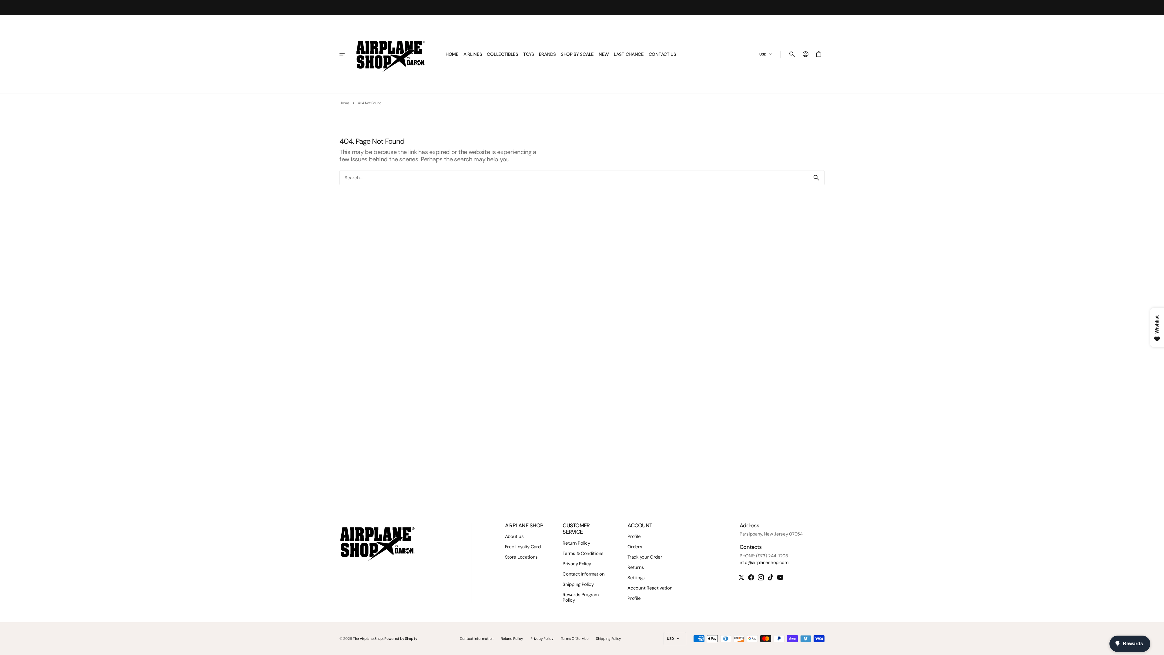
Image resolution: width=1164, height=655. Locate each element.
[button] (792, 54)
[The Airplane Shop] (391, 54)
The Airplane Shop (368, 639)
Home (344, 103)
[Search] (816, 177)
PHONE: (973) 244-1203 (764, 556)
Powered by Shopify (400, 639)
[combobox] (574, 177)
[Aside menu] (346, 54)
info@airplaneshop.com (764, 562)
